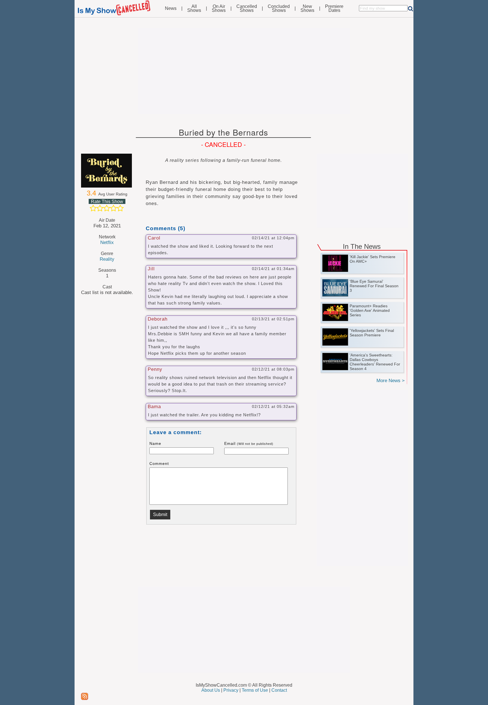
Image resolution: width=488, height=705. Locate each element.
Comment (159, 463)
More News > (390, 380)
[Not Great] (100, 208)
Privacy (230, 690)
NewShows (307, 8)
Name (155, 443)
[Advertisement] (244, 71)
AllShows (194, 8)
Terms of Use (255, 690)
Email (248, 443)
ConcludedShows (279, 8)
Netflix (107, 242)
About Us (210, 690)
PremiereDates (334, 8)
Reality (107, 259)
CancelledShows (246, 8)
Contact (279, 690)
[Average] (106, 208)
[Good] (113, 208)
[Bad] (93, 208)
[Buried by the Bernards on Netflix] (107, 171)
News (171, 8)
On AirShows (219, 8)
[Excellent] (120, 208)
